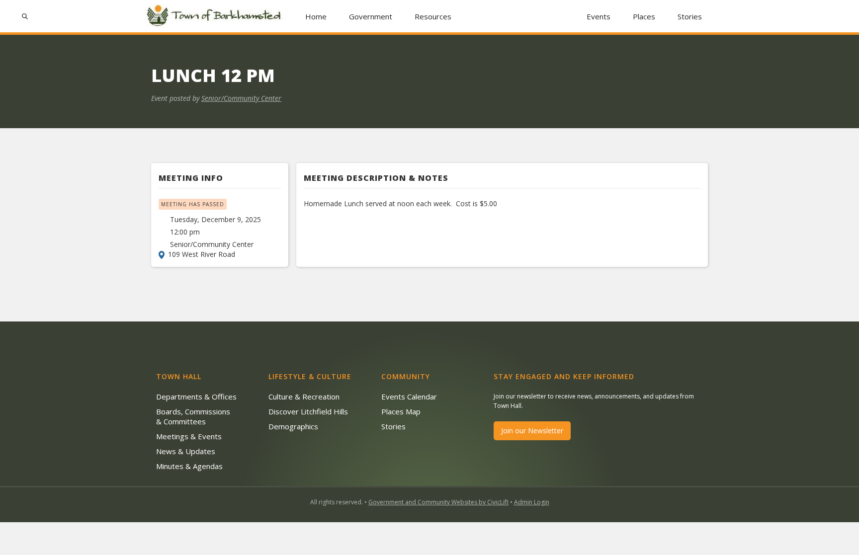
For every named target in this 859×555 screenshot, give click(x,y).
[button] (371, 16)
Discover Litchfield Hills (308, 411)
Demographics (293, 426)
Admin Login (531, 502)
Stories (690, 16)
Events (598, 16)
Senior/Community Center (241, 98)
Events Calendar (409, 396)
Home (316, 16)
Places (644, 16)
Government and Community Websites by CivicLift (438, 502)
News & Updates (185, 451)
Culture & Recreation (304, 396)
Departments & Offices (196, 396)
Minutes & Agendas (189, 466)
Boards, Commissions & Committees (193, 416)
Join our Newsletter (532, 430)
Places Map (401, 411)
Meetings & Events (189, 436)
